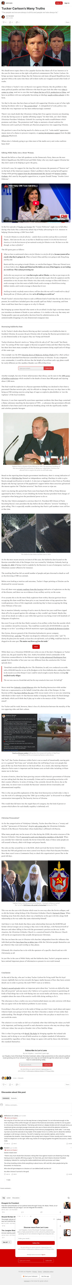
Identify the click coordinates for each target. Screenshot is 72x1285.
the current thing (30, 106)
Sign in (66, 3)
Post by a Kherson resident (20, 753)
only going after (41, 826)
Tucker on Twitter (25, 227)
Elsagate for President (10, 1203)
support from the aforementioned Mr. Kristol (34, 173)
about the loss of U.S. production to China (50, 92)
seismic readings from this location (30, 589)
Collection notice (48, 1271)
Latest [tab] (8, 1198)
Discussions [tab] (15, 1198)
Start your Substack (31, 1276)
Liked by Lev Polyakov (11, 1118)
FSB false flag (17, 478)
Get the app (45, 1276)
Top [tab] (4, 1198)
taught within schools (56, 95)
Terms (40, 1271)
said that (18, 636)
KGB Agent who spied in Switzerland (35, 905)
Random (7, 1148)
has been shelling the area (24, 693)
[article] (36, 1207)
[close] (54, 1219)
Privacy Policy (50, 1249)
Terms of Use (45, 1247)
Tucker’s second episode (11, 988)
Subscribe (59, 3)
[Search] (68, 1198)
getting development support (49, 133)
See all (5, 1242)
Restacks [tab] (14, 1098)
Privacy (34, 1271)
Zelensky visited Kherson (23, 687)
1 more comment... (6, 1188)
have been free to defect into (27, 942)
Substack (27, 1281)
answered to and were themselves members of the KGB (42, 837)
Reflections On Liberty (11, 1116)
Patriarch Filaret (58, 913)
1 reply (8, 1180)
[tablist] (10, 1098)
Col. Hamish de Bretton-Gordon (57, 628)
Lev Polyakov (10, 16)
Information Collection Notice (35, 1249)
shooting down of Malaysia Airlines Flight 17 (39, 355)
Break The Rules (31, 1033)
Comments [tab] (6, 1098)
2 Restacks (20, 1078)
